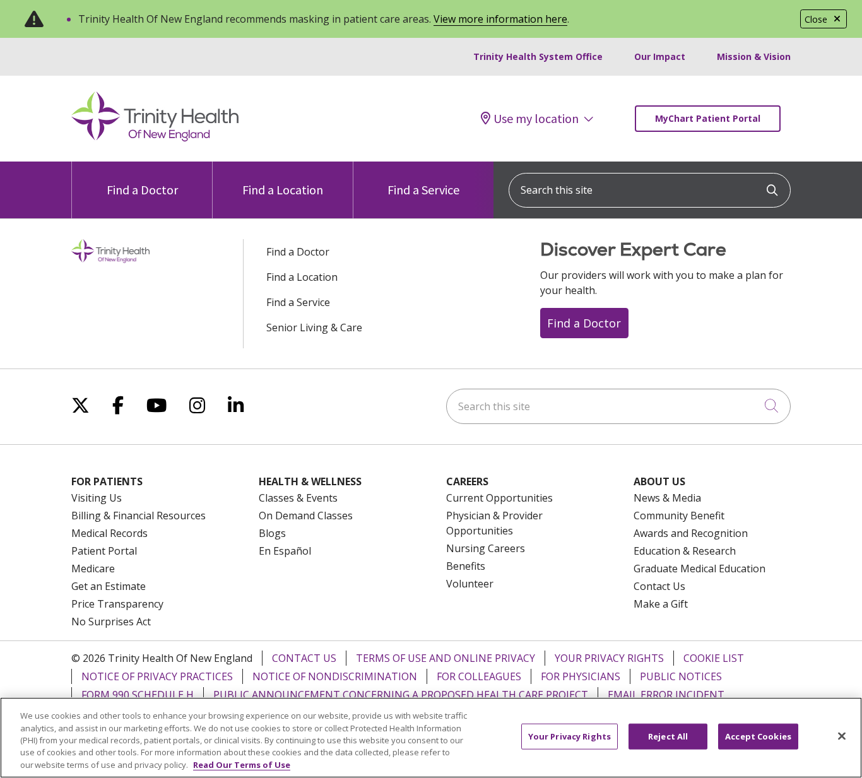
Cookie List (713, 658)
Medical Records (109, 533)
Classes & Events (298, 498)
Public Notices (681, 676)
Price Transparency (117, 604)
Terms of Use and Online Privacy (445, 658)
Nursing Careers (485, 548)
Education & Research (685, 551)
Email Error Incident (666, 695)
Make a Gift (661, 604)
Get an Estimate (108, 586)
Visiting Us (96, 498)
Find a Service (423, 189)
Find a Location (282, 189)
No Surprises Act (111, 621)
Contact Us (659, 586)
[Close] (842, 736)
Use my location (536, 118)
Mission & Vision (754, 56)
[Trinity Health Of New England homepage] (155, 138)
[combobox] (650, 190)
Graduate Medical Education (699, 568)
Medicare (93, 568)
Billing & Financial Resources (138, 515)
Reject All (668, 736)
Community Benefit (679, 515)
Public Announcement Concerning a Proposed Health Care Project (400, 695)
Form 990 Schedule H (137, 695)
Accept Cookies (758, 736)
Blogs (272, 533)
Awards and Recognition (691, 533)
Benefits (465, 566)
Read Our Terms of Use (241, 764)
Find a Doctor (142, 189)
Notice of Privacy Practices (157, 676)
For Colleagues (479, 676)
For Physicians (580, 676)
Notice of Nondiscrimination (334, 676)
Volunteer (469, 584)
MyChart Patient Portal (707, 118)
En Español (285, 551)
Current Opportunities (499, 498)
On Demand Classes (306, 515)
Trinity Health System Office (538, 56)
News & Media (667, 498)
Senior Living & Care (314, 327)
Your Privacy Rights (609, 658)
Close (816, 19)
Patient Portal (104, 551)
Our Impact (659, 56)
